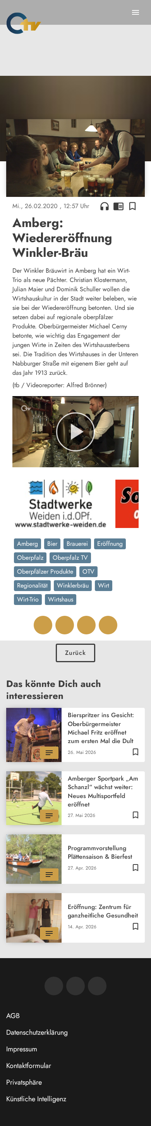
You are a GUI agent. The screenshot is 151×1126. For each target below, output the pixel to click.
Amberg (27, 546)
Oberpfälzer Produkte (45, 574)
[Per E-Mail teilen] (105, 628)
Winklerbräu (73, 588)
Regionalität (32, 588)
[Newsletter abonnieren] (51, 988)
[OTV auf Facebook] (72, 988)
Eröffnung (110, 546)
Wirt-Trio (28, 602)
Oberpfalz (30, 560)
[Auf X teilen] (62, 628)
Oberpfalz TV (70, 560)
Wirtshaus (60, 602)
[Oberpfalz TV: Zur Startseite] (23, 23)
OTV (88, 574)
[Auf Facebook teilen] (40, 628)
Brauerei (77, 546)
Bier (52, 546)
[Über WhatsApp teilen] (83, 628)
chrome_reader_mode (112, 203)
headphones (98, 203)
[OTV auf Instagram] (94, 988)
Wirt (103, 588)
